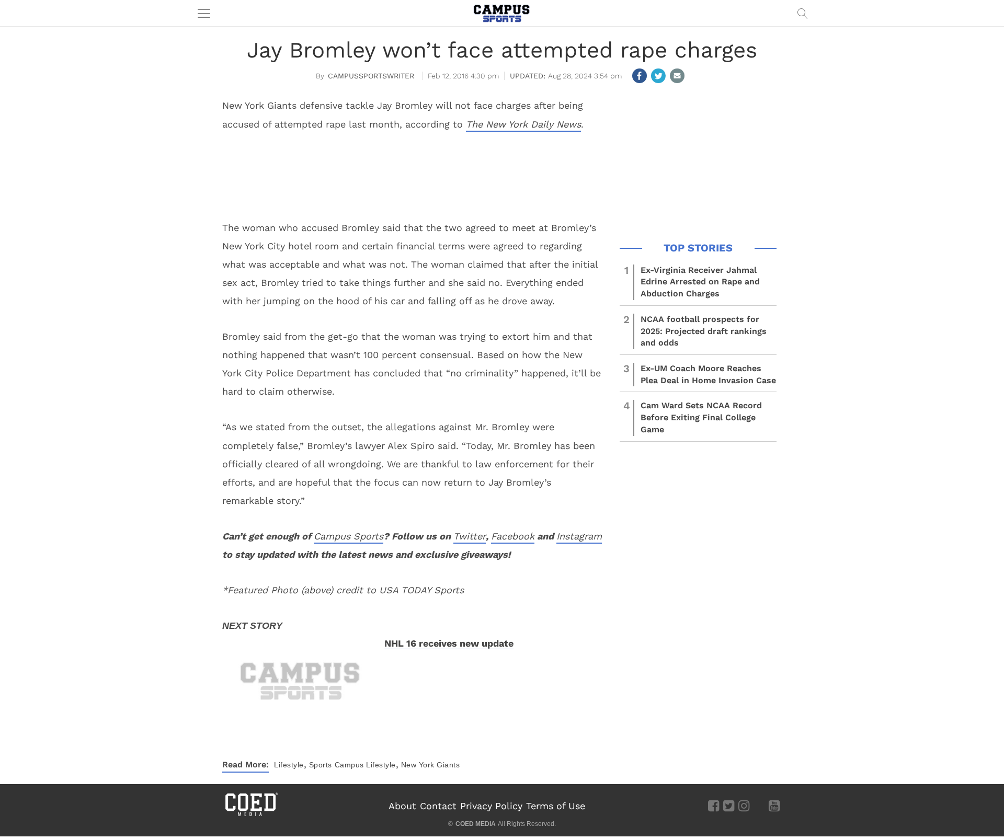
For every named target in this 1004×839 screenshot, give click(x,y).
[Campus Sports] (502, 13)
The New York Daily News (523, 124)
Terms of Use (555, 805)
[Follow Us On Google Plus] (759, 805)
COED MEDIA (475, 823)
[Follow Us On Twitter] (728, 805)
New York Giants (430, 765)
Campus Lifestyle (365, 765)
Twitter (469, 536)
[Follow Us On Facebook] (713, 805)
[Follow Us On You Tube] (774, 805)
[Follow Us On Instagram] (743, 805)
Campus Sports (348, 536)
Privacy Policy (491, 805)
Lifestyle (289, 765)
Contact (438, 805)
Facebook (512, 536)
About (402, 805)
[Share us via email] (677, 75)
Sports (320, 765)
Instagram (579, 536)
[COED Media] (251, 815)
